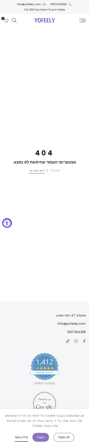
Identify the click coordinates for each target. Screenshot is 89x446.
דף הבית (37, 170)
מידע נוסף (21, 437)
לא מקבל (64, 437)
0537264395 (58, 4)
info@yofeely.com (29, 4)
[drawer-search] (14, 20)
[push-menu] (82, 20)
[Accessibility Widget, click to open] (7, 223)
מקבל (40, 437)
